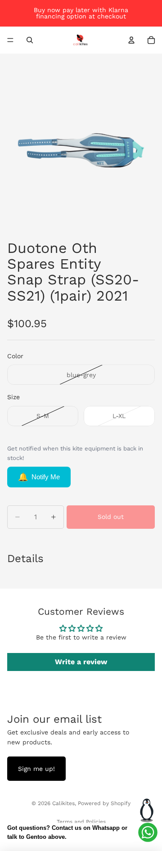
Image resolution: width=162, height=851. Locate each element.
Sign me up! (36, 768)
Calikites (63, 803)
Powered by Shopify (104, 803)
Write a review (81, 661)
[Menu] (10, 40)
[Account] (131, 40)
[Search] (30, 40)
